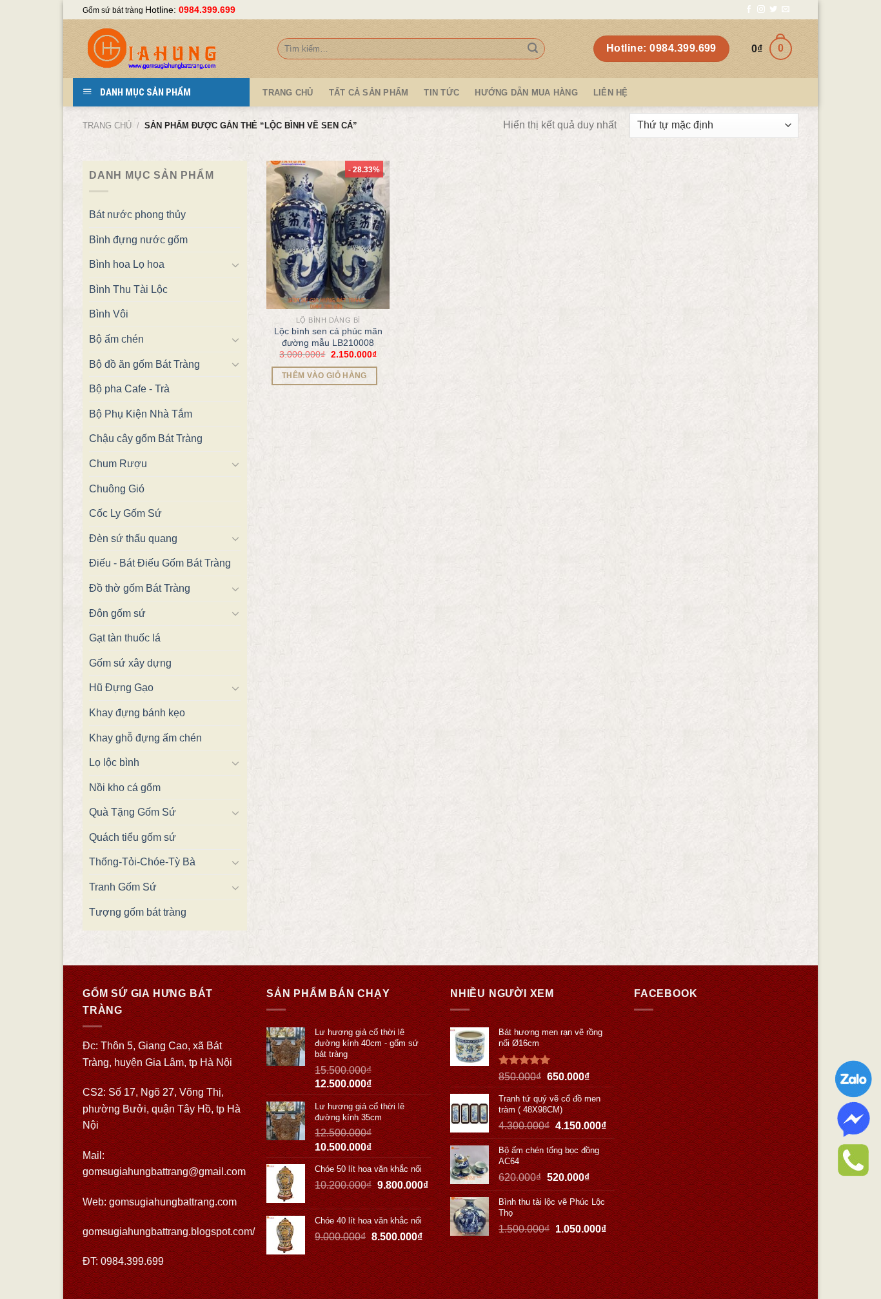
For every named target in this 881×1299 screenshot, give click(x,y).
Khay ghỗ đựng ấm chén (145, 737)
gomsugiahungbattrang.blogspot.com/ (169, 1231)
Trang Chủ (287, 92)
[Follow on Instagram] (761, 9)
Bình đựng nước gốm (138, 239)
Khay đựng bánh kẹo (137, 712)
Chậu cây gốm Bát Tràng (146, 438)
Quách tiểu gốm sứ (132, 837)
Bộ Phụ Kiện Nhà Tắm (140, 413)
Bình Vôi (108, 313)
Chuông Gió (116, 488)
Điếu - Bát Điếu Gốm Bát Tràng (160, 563)
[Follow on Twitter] (773, 9)
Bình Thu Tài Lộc (128, 289)
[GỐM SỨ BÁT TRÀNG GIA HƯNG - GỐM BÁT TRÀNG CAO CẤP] (170, 48)
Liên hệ (610, 92)
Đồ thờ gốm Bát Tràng (139, 588)
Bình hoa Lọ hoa (126, 264)
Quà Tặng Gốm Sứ (132, 812)
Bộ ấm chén (116, 339)
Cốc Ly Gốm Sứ (125, 513)
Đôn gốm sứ (117, 613)
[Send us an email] (785, 9)
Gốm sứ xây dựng (130, 663)
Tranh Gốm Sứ (123, 886)
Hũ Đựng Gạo (121, 687)
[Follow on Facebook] (749, 9)
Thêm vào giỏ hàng (324, 375)
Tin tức (441, 92)
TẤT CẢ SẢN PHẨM (369, 92)
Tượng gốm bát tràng (137, 912)
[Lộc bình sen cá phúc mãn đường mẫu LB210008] (328, 235)
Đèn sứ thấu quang (133, 538)
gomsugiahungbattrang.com (173, 1201)
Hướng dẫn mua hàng (526, 92)
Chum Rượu (118, 463)
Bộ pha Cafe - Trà (129, 388)
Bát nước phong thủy (137, 214)
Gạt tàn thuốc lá (125, 637)
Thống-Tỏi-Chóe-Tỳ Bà (142, 861)
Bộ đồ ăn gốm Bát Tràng (144, 364)
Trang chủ (107, 125)
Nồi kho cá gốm (125, 787)
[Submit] (533, 49)
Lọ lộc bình (114, 762)
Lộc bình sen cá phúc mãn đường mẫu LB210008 (328, 337)
